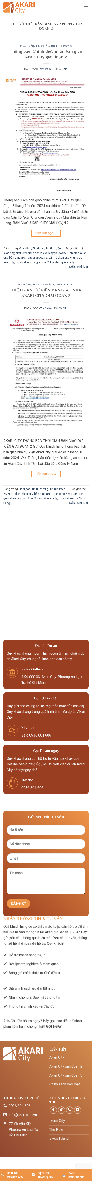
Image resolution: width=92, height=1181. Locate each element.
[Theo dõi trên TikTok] (61, 1110)
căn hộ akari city (59, 257)
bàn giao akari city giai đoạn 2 (28, 257)
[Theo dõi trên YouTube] (77, 1110)
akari (18, 493)
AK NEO (8, 493)
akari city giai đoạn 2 (29, 253)
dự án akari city (25, 262)
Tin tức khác (65, 284)
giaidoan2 (42, 262)
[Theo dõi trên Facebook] (53, 1110)
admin (63, 69)
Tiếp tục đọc (46, 233)
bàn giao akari (43, 493)
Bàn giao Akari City (65, 493)
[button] (86, 7)
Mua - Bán (27, 45)
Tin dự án (42, 45)
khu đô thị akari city (62, 262)
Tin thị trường (61, 45)
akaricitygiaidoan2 (55, 253)
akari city (8, 253)
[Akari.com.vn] (19, 7)
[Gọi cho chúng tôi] (69, 1110)
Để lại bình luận (79, 266)
